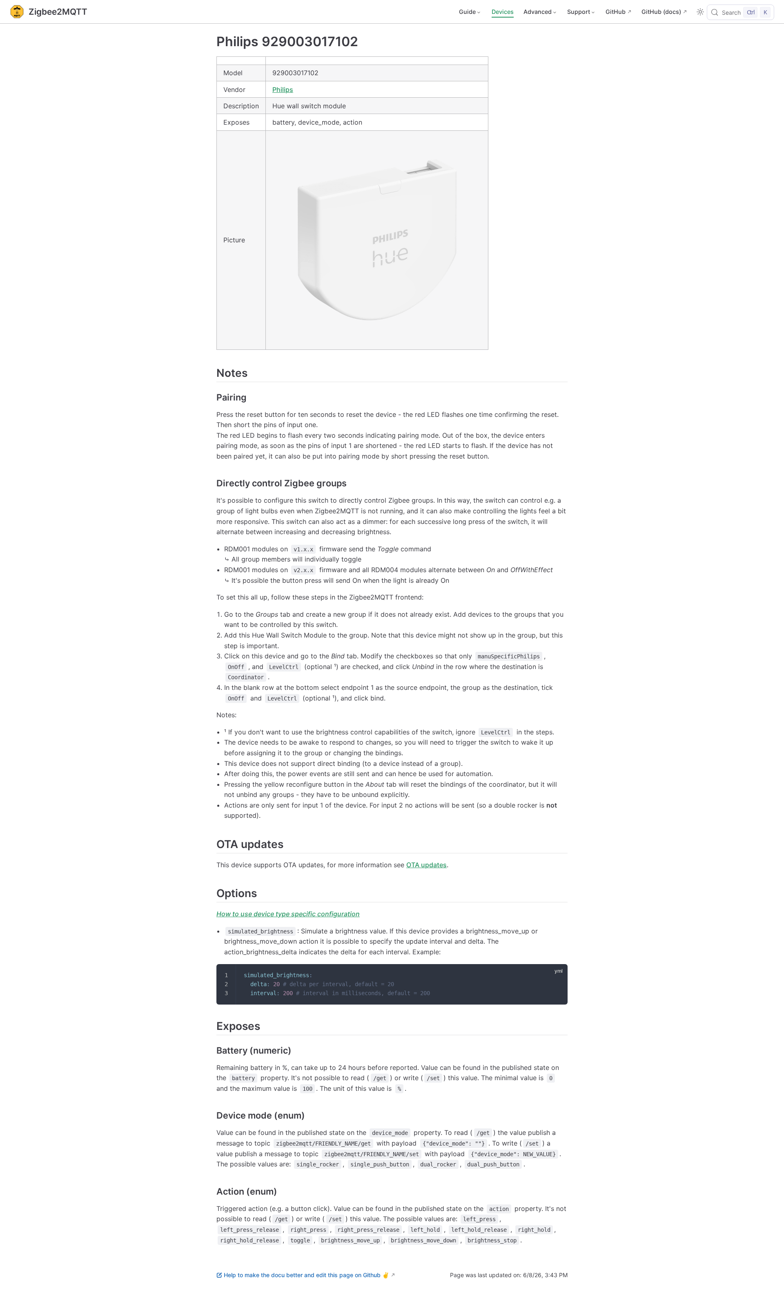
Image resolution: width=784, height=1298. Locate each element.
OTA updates (426, 865)
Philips (282, 89)
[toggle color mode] (700, 11)
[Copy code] (556, 975)
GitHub (616, 11)
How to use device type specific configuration (288, 914)
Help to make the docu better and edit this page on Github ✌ (306, 1274)
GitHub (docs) (661, 11)
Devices (503, 11)
